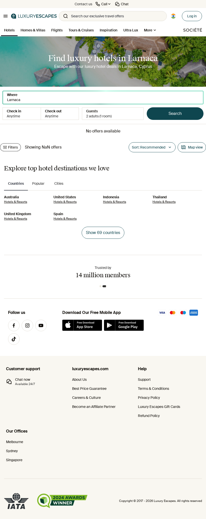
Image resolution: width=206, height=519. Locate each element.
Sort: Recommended (148, 147)
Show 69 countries (103, 232)
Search (175, 113)
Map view (195, 147)
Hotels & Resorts (15, 202)
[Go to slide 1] (100, 286)
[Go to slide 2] (104, 286)
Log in (192, 16)
